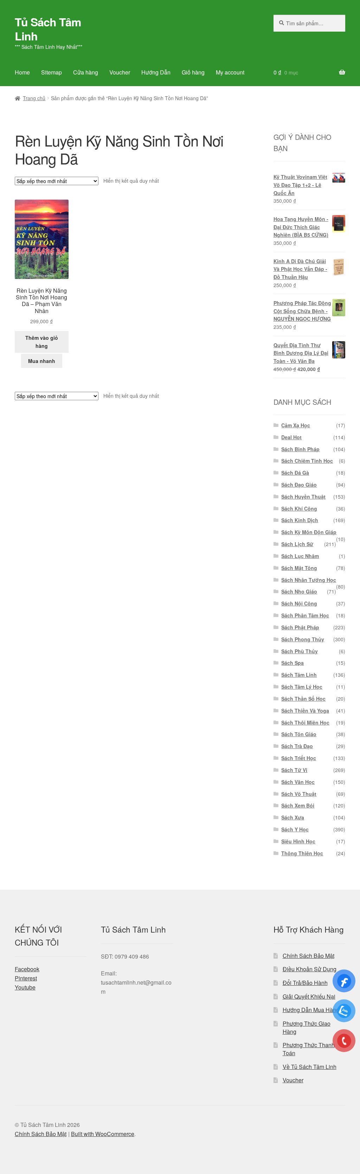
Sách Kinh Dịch (299, 520)
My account (230, 72)
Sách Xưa (292, 817)
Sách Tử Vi (294, 769)
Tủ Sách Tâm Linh (48, 29)
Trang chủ (34, 98)
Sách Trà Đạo (297, 746)
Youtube (25, 987)
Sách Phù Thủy (299, 651)
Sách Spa (292, 662)
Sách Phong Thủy (302, 639)
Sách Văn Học (298, 781)
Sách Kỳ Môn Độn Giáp (308, 532)
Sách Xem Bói (297, 805)
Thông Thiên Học (302, 853)
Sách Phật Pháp (300, 627)
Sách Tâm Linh (299, 674)
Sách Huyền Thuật (303, 496)
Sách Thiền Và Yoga (305, 710)
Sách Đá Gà (295, 472)
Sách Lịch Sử (297, 543)
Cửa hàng (85, 72)
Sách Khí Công (299, 508)
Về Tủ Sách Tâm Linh (309, 1067)
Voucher (119, 72)
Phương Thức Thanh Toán (309, 1049)
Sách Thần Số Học (303, 698)
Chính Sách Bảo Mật (308, 956)
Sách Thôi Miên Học (305, 722)
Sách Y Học (295, 829)
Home (22, 72)
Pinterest (26, 978)
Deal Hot (291, 437)
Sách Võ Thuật (298, 793)
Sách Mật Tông (299, 567)
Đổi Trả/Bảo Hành (305, 983)
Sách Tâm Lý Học (301, 686)
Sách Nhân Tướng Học (308, 579)
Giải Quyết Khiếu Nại (309, 996)
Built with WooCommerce (102, 1134)
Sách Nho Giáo (299, 591)
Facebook (27, 969)
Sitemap (51, 72)
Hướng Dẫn (156, 72)
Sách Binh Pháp (300, 449)
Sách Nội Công (299, 603)
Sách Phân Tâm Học (305, 615)
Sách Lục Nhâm (300, 555)
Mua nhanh (41, 360)
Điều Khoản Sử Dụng (309, 969)
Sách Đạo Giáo (299, 484)
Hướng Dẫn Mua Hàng (311, 1010)
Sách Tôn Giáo (298, 734)
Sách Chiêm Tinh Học (307, 460)
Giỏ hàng (193, 72)
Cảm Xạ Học (295, 425)
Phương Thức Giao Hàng (306, 1027)
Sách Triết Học (298, 757)
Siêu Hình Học (298, 841)
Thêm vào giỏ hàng (41, 341)
